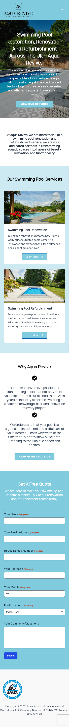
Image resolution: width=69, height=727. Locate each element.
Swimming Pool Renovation (27, 230)
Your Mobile (17, 587)
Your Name (16, 514)
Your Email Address (22, 532)
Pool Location (18, 605)
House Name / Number (24, 550)
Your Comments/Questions (21, 623)
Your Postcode (19, 568)
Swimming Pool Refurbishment (30, 308)
